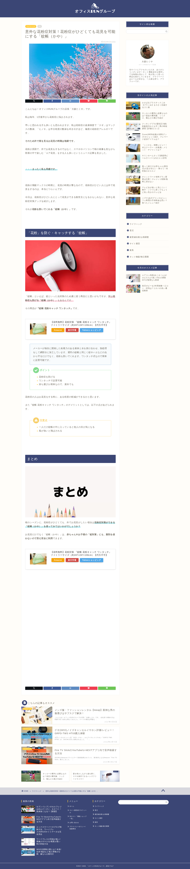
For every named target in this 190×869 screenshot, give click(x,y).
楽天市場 (72, 330)
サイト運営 (135, 243)
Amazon (58, 330)
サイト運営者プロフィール (78, 811)
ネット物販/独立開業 (139, 257)
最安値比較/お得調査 (139, 237)
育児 (132, 230)
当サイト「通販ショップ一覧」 (78, 817)
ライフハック (30, 26)
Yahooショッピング (91, 330)
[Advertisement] (47, 604)
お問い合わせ (74, 822)
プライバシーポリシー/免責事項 (78, 828)
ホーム (72, 806)
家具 (132, 250)
